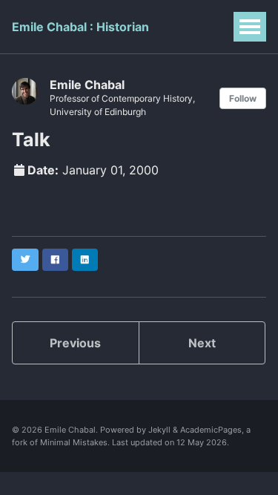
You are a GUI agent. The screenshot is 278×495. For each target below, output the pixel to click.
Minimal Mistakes (73, 442)
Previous (75, 342)
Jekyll (159, 429)
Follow (243, 98)
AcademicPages (211, 429)
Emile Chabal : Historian (80, 26)
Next (202, 342)
